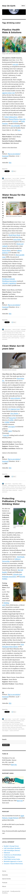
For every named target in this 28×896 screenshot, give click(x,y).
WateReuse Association (9, 281)
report (10, 431)
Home (4, 871)
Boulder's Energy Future (11, 846)
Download (5, 156)
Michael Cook (17, 725)
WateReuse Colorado (8, 279)
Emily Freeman (11, 181)
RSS (10, 162)
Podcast (4, 882)
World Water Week (14, 235)
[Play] (14, 152)
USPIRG (7, 422)
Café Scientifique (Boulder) (12, 848)
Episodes (22, 178)
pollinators (5, 729)
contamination (6, 487)
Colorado (9, 332)
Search (4, 739)
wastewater (16, 336)
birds (9, 720)
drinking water (17, 180)
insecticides (5, 724)
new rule (15, 64)
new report (11, 426)
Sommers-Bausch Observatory (13, 863)
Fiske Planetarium (9, 857)
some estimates (15, 398)
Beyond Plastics (14, 119)
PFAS (3, 490)
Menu (23, 5)
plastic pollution (6, 185)
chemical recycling (8, 180)
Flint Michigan (6, 722)
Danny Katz (12, 418)
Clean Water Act (21, 485)
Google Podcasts (13, 818)
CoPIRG (11, 420)
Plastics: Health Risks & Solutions (11, 31)
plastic (23, 183)
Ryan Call (22, 119)
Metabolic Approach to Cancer (13, 861)
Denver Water (6, 250)
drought (20, 334)
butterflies (13, 720)
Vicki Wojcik (20, 557)
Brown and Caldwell (15, 331)
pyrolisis (13, 185)
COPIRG (12, 487)
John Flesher (14, 413)
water (9, 337)
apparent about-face (8, 93)
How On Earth (8, 6)
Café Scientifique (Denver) (12, 850)
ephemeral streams (10, 488)
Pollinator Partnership (16, 727)
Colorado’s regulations (9, 283)
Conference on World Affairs (12, 855)
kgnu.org (14, 764)
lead (24, 488)
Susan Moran (8, 178)
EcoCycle (15, 121)
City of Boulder (15, 125)
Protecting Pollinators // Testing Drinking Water (13, 501)
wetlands (14, 490)
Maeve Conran (10, 725)
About (4, 886)
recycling (17, 185)
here (19, 130)
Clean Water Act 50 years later (13, 347)
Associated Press (12, 485)
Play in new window (14, 154)
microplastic (17, 183)
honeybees (17, 722)
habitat (12, 722)
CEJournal (7, 852)
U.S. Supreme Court (14, 409)
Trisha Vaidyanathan (10, 117)
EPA (13, 183)
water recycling (15, 337)
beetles (5, 720)
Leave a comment (11, 188)
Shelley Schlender (12, 729)
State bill (6, 435)
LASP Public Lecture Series (12, 859)
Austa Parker (17, 239)
